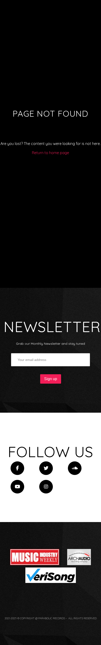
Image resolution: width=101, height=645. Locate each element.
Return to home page (50, 152)
